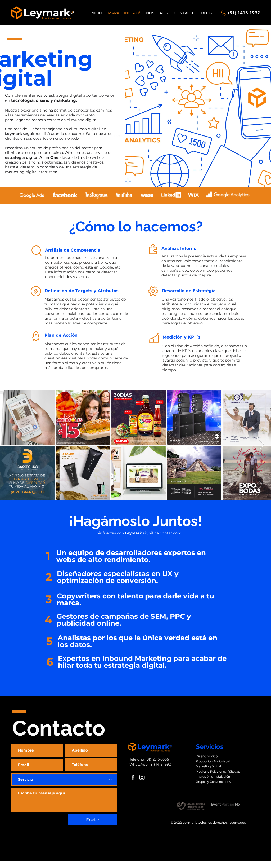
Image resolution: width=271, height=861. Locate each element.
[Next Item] (262, 445)
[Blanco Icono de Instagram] (142, 777)
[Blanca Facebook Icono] (133, 777)
